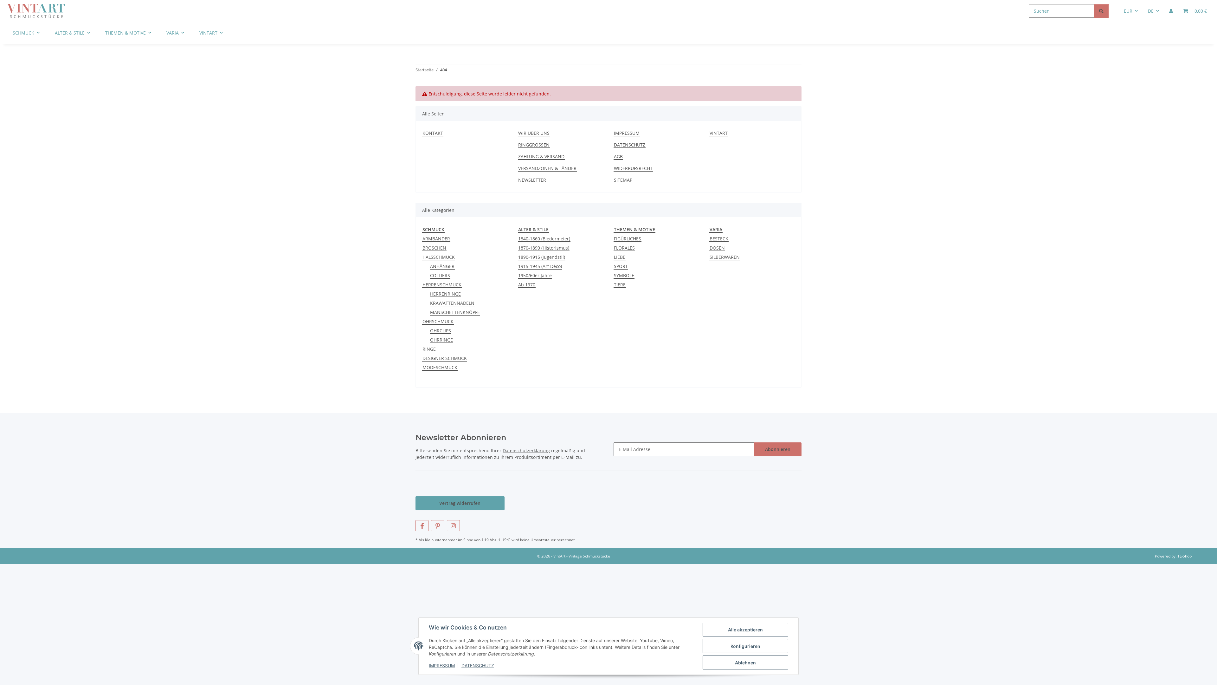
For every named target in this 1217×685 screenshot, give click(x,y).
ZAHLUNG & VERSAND (541, 156)
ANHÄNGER (442, 266)
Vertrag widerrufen (459, 503)
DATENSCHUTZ (477, 665)
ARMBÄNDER (436, 239)
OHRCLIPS (440, 331)
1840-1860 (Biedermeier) (544, 239)
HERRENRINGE (445, 294)
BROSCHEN (434, 248)
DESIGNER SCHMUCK (444, 358)
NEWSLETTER (532, 180)
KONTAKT (432, 133)
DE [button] (1151, 11)
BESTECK (719, 239)
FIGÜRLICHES (627, 239)
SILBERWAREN (725, 257)
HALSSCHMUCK (438, 257)
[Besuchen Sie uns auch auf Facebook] (421, 525)
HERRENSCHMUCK (441, 285)
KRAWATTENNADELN (452, 303)
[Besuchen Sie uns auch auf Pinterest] (437, 525)
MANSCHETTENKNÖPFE (455, 312)
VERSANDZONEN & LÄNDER (547, 168)
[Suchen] (1101, 11)
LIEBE (619, 257)
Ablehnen (745, 662)
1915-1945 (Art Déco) (540, 266)
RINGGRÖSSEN (534, 145)
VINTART (719, 133)
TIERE (620, 285)
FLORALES (624, 248)
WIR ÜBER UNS (534, 133)
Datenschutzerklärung (526, 450)
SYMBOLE (624, 275)
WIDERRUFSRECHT (633, 168)
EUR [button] (1128, 11)
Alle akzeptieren (745, 629)
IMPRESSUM (442, 665)
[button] (1171, 11)
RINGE (429, 349)
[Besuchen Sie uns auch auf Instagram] (453, 525)
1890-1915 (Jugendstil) (541, 257)
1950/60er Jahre (535, 275)
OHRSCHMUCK (438, 321)
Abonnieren (777, 449)
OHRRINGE (441, 340)
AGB (618, 156)
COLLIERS (440, 275)
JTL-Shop (1184, 556)
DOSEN (717, 248)
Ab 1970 (526, 285)
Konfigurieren (745, 646)
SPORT (621, 266)
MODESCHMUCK (439, 367)
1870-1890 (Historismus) (543, 248)
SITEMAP (623, 180)
